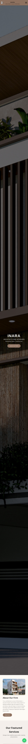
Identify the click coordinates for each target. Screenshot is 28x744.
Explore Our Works (14, 346)
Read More (7, 715)
